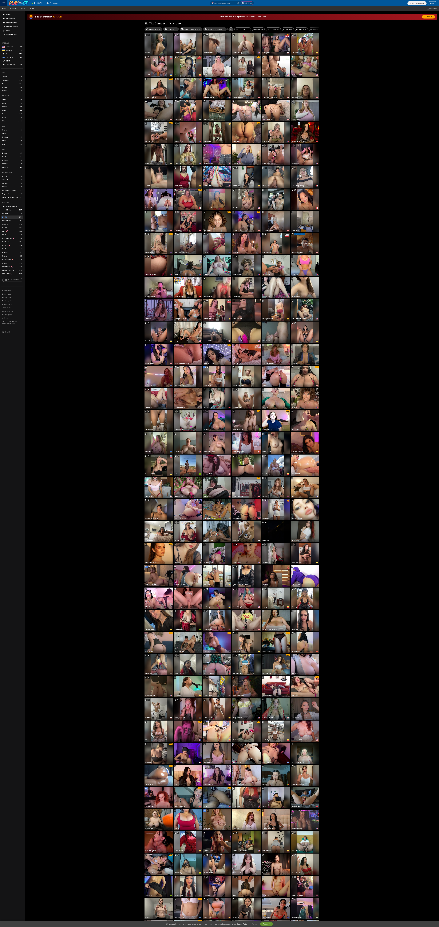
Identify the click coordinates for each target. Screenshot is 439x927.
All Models (5, 318)
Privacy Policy (7, 304)
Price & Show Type (191, 29)
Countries (171, 29)
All (231, 29)
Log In (432, 3)
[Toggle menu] (3, 3)
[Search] (238, 3)
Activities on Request (215, 29)
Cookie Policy (242, 924)
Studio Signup (7, 314)
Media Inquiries (7, 301)
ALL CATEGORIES (13, 280)
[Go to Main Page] (18, 3)
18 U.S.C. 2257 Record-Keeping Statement (9, 322)
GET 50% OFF (428, 16)
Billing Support (7, 294)
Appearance (153, 29)
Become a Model (7, 311)
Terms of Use (6, 308)
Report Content (7, 297)
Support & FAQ (7, 290)
